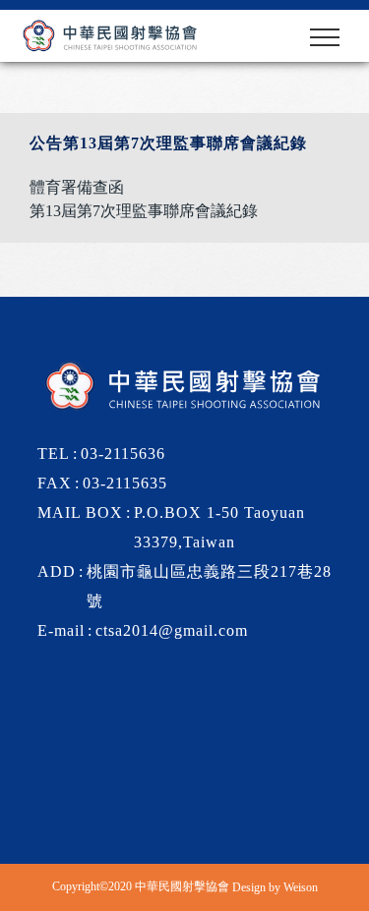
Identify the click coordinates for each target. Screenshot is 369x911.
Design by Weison (275, 887)
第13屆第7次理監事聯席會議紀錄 (144, 210)
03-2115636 (123, 453)
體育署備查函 (77, 187)
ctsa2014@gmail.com (171, 630)
